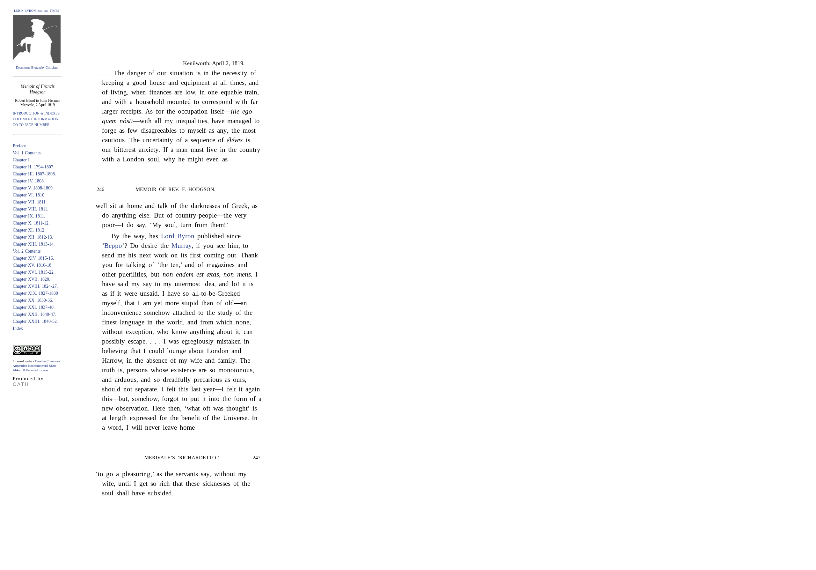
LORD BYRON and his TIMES (36, 10)
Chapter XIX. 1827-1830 (35, 293)
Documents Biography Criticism (37, 67)
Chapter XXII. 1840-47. (34, 314)
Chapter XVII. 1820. (31, 279)
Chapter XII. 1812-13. (33, 237)
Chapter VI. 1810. (29, 195)
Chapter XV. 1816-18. (33, 265)
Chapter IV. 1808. (29, 181)
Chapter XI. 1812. (29, 230)
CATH (21, 384)
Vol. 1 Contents (26, 153)
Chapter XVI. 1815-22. (34, 272)
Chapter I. (22, 160)
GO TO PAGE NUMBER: (31, 125)
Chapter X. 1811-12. (31, 223)
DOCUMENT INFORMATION (35, 119)
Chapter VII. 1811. (30, 202)
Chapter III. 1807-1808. (34, 174)
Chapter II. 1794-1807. (34, 167)
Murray (181, 245)
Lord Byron (177, 236)
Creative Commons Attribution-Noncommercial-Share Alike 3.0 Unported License (36, 365)
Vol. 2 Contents (26, 251)
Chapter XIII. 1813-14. (34, 244)
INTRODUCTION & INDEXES (36, 113)
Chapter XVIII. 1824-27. (35, 286)
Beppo (113, 245)
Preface (19, 146)
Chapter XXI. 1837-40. (34, 307)
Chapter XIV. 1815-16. (33, 258)
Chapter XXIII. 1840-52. (35, 321)
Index (18, 328)
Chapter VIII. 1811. (30, 209)
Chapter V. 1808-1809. (33, 188)
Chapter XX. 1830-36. (33, 300)
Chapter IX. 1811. (29, 216)
